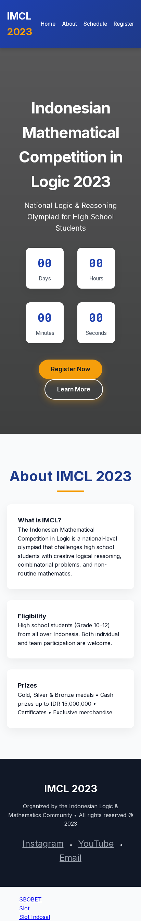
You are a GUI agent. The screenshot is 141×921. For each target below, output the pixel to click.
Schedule (95, 24)
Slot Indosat (34, 916)
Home (48, 24)
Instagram (43, 843)
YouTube (96, 843)
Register (124, 24)
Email (70, 857)
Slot (24, 908)
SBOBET (30, 899)
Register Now (70, 369)
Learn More (73, 389)
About (69, 24)
